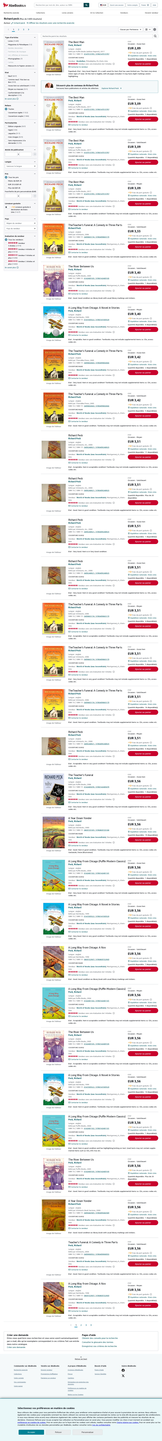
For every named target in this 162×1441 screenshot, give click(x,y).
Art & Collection (96, 13)
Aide (154, 5)
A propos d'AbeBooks (75, 1370)
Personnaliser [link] (88, 1432)
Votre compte (132, 5)
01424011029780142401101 (96, 873)
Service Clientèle (100, 1374)
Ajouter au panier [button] (143, 63)
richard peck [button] (19, 23)
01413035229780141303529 (96, 320)
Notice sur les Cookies (75, 1394)
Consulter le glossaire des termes (97, 1342)
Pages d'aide (99, 1370)
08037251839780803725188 (96, 830)
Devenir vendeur (151, 13)
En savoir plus (10, 99)
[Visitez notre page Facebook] (123, 1370)
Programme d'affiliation (49, 1374)
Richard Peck (74, 228)
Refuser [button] (58, 1432)
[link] (155, 29)
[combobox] (59, 5)
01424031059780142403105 (96, 278)
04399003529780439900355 (96, 1254)
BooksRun (81, 61)
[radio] (6, 112)
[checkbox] (6, 41)
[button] (8, 29)
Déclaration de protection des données (78, 1383)
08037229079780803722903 (96, 959)
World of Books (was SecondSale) (91, 116)
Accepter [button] (31, 1432)
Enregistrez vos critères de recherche (99, 1346)
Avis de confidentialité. (101, 1425)
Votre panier (18, 1386)
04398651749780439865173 (96, 237)
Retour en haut (81, 1359)
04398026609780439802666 (96, 363)
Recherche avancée (11, 13)
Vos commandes (20, 1382)
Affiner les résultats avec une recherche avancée (51, 23)
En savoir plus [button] (10, 267)
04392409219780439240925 (96, 447)
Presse (70, 1374)
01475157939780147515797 (96, 54)
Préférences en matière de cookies (77, 1389)
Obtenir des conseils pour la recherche (100, 1338)
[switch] (7, 207)
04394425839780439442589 (96, 1213)
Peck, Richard (74, 45)
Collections (40, 13)
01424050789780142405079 (96, 787)
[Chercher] (86, 5)
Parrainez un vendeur (48, 1378)
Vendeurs (124, 13)
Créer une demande (16, 1347)
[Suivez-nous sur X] (123, 1376)
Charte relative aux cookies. (128, 1422)
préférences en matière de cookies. (32, 1422)
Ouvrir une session (117, 5)
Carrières (71, 1378)
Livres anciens (67, 13)
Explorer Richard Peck (110, 88)
